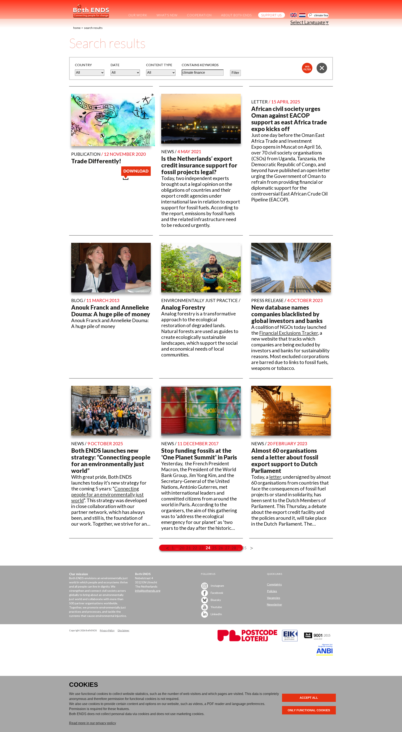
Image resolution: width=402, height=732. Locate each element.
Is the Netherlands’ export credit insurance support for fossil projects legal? (199, 165)
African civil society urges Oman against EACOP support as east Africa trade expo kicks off (289, 118)
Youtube (216, 606)
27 (227, 547)
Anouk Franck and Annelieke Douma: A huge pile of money (110, 311)
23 (201, 547)
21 (188, 547)
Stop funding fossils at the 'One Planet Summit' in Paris (199, 454)
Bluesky (215, 599)
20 (182, 547)
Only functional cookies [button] (309, 710)
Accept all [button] (309, 697)
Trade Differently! (96, 161)
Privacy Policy (107, 630)
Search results (93, 28)
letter (275, 477)
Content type (159, 65)
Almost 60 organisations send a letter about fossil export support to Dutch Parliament (284, 460)
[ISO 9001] (290, 640)
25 (214, 547)
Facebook (216, 592)
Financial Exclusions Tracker (288, 333)
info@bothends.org (147, 590)
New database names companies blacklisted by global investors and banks (287, 314)
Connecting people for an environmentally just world (107, 494)
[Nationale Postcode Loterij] (247, 640)
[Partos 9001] (317, 640)
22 (195, 547)
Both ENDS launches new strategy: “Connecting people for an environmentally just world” (110, 460)
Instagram (217, 585)
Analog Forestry (183, 307)
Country (83, 65)
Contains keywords (200, 65)
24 (208, 547)
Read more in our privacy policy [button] (92, 723)
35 (244, 547)
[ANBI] (324, 654)
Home (77, 28)
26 (221, 547)
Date (115, 65)
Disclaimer (123, 630)
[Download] (136, 178)
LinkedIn (216, 614)
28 (234, 547)
